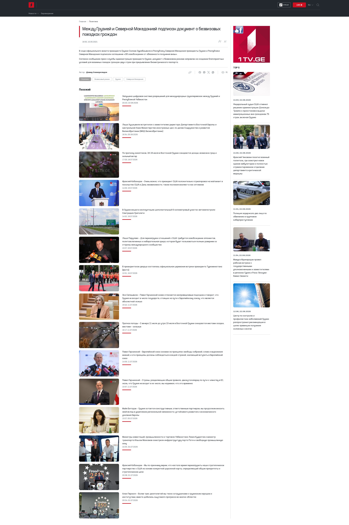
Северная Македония (134, 79)
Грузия (118, 79)
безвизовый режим (102, 79)
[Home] (31, 5)
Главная (82, 22)
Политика (85, 79)
